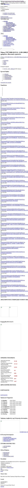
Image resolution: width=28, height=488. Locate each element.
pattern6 (2, 486)
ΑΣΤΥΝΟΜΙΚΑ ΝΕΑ (8, 43)
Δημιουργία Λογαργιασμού (6, 17)
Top (1, 468)
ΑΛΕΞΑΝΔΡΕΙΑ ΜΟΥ (8, 456)
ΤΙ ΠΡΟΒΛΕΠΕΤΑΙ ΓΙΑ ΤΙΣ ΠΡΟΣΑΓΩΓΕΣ (11, 281)
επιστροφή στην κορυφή (6, 82)
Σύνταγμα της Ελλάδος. (6, 123)
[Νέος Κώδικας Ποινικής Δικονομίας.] (13, 108)
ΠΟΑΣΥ (6, 74)
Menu (2, 33)
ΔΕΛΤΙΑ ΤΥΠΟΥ (9, 76)
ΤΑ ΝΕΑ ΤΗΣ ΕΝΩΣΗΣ (8, 40)
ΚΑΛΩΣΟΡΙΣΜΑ (7, 437)
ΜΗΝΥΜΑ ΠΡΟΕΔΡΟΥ (8, 439)
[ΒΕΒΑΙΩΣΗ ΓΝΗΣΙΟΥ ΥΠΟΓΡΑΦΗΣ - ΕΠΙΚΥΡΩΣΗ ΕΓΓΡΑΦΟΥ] (13, 294)
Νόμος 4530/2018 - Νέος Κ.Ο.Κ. (8, 118)
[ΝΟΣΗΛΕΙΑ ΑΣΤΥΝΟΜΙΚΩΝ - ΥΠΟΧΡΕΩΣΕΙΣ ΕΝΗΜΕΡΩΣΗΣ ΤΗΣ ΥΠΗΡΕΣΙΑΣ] (12, 155)
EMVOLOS (6, 455)
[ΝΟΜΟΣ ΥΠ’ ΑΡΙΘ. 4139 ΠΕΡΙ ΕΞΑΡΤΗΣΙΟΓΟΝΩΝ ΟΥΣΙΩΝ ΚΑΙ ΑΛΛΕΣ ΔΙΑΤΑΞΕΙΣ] (13, 185)
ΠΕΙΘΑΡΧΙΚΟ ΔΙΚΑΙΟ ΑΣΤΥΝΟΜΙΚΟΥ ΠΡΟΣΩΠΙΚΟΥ (14, 286)
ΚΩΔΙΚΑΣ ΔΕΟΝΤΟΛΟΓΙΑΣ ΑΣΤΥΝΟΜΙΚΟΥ (11, 262)
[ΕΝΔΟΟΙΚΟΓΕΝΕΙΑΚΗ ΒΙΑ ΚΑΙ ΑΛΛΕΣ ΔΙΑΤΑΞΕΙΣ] (13, 266)
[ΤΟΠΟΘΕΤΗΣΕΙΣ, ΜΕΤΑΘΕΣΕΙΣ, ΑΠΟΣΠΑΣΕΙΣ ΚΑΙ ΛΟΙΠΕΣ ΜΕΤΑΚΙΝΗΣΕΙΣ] (12, 270)
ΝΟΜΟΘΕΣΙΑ (8, 75)
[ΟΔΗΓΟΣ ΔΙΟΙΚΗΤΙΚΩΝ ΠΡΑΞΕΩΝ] (13, 199)
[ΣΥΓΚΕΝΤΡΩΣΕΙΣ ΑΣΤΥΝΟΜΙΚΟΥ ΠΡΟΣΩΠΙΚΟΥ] (13, 194)
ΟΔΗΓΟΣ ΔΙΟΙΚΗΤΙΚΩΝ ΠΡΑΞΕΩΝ (9, 200)
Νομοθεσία (5, 60)
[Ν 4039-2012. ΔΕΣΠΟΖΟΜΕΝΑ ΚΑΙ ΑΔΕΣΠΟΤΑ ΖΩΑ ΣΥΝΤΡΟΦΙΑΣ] (13, 209)
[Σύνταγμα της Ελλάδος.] (12, 122)
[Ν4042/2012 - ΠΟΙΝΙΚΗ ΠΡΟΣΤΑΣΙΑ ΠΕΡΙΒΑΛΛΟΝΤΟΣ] (13, 150)
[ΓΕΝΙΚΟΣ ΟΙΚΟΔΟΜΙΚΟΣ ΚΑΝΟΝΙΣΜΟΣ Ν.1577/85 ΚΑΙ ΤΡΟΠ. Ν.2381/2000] (13, 213)
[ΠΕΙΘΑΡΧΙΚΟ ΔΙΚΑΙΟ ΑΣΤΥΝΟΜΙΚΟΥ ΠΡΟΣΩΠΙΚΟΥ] (13, 285)
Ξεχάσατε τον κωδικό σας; (9, 13)
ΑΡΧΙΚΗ (5, 36)
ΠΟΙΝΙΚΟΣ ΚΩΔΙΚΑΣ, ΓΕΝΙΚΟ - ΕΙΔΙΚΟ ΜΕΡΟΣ (12, 243)
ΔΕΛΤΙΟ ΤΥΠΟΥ (7, 42)
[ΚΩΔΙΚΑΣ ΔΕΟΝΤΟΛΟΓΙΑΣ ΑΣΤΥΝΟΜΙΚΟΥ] (13, 261)
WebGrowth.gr (10, 467)
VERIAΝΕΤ (6, 453)
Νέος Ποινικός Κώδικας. (6, 104)
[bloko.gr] (13, 316)
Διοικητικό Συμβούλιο (11, 39)
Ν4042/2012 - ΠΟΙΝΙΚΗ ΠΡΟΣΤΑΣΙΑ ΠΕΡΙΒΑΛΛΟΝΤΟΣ (14, 152)
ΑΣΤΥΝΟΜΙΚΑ (7, 446)
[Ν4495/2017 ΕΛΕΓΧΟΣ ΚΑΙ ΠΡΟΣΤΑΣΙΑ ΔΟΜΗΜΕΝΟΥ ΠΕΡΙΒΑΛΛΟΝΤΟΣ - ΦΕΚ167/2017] (13, 131)
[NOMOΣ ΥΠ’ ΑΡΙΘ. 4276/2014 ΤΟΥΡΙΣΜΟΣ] (13, 141)
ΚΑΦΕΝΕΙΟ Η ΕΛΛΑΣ (8, 44)
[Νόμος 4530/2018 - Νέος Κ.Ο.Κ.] (13, 117)
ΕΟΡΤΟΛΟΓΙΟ (4, 395)
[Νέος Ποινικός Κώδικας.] (13, 103)
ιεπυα (4, 61)
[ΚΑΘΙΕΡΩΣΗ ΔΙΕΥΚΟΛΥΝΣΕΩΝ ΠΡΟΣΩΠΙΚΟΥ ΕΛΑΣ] (12, 160)
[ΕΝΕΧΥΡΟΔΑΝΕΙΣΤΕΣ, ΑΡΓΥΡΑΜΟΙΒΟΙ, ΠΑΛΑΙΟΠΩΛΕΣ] (13, 204)
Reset (2, 471)
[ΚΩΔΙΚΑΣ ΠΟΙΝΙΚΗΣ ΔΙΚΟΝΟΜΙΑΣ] (13, 247)
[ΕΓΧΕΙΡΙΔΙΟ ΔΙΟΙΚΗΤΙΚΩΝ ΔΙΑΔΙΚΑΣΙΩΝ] (13, 190)
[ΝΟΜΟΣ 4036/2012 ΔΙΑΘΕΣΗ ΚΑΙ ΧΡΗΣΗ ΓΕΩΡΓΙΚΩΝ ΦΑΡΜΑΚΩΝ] (13, 146)
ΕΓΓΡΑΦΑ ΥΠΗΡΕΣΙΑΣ (6, 253)
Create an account (4, 16)
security (5, 63)
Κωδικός (2, 7)
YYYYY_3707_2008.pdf (8, 68)
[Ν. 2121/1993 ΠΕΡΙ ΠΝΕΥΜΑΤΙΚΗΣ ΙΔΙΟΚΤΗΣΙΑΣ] (13, 218)
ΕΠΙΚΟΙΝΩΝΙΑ (7, 45)
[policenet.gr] (5, 316)
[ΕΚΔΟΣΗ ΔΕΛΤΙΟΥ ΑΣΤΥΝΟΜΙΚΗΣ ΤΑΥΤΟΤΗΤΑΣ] (13, 165)
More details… (7, 4)
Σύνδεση (2, 10)
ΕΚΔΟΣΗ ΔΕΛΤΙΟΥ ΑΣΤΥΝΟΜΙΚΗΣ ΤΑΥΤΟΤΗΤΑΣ (13, 166)
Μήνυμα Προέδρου (10, 38)
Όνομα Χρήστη (4, 6)
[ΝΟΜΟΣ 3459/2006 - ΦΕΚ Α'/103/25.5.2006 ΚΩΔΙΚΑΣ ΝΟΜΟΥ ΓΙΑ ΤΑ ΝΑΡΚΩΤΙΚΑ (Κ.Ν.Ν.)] (13, 223)
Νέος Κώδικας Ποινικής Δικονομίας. (8, 109)
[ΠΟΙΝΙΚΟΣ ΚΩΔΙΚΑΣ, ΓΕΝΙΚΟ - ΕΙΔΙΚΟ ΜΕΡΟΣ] (13, 242)
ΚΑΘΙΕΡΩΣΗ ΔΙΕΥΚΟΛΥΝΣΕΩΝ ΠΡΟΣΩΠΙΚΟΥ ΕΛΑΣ (14, 161)
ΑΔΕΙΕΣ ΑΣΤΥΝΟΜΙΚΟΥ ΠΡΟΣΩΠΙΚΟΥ (10, 276)
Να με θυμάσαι (5, 9)
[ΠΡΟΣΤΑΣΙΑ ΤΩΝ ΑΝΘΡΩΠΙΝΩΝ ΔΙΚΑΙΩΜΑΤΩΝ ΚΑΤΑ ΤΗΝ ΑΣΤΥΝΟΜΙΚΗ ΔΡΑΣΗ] (13, 289)
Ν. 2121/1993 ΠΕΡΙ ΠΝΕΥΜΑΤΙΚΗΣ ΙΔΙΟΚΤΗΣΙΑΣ (13, 219)
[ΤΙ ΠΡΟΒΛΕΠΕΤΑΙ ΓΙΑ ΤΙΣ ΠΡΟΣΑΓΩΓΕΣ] (13, 280)
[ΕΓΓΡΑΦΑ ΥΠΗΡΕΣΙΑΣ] (13, 251)
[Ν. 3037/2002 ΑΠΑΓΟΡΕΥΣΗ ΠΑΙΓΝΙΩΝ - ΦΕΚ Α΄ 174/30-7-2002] (13, 228)
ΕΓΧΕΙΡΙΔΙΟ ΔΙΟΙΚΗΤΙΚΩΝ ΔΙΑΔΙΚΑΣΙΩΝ (11, 191)
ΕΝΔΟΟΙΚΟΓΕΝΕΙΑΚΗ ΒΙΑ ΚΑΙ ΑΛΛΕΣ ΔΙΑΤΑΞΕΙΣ (13, 267)
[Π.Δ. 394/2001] (13, 112)
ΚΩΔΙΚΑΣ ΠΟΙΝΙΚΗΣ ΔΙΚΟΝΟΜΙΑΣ (9, 248)
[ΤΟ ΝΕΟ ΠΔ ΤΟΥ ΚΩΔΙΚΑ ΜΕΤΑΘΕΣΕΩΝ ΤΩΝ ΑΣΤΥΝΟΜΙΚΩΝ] (13, 175)
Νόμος (4, 64)
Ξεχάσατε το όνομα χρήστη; (9, 14)
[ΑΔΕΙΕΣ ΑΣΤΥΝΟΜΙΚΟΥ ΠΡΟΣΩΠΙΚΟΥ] (13, 275)
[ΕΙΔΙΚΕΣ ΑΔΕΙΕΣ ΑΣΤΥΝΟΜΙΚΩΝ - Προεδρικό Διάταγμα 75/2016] (13, 136)
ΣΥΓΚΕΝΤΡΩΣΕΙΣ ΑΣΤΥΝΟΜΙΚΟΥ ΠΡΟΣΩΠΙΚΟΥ (13, 196)
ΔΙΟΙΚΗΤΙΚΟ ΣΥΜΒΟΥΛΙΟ (9, 438)
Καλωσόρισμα (9, 37)
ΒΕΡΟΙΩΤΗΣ (6, 452)
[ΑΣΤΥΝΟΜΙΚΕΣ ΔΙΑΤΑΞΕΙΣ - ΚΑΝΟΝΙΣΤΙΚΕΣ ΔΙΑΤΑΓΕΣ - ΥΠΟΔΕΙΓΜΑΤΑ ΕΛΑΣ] (13, 237)
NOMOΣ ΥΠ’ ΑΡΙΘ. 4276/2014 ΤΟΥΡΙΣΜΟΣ (11, 142)
